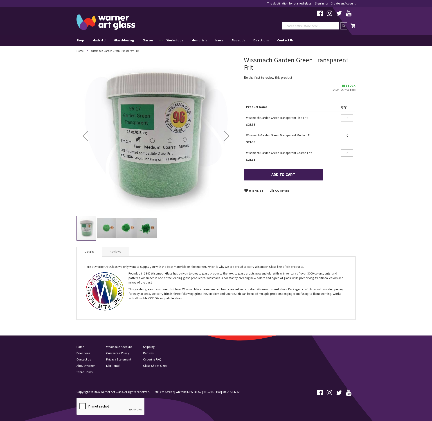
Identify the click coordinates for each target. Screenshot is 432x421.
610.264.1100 (211, 392)
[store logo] (105, 22)
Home (79, 50)
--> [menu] (185, 40)
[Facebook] (320, 14)
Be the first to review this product (268, 77)
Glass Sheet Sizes (155, 366)
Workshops (174, 40)
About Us (238, 40)
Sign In (319, 3)
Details (89, 252)
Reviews (115, 252)
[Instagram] (329, 14)
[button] (85, 135)
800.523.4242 (231, 392)
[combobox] (310, 25)
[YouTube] (348, 14)
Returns (148, 353)
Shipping (149, 347)
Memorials (199, 40)
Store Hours (84, 372)
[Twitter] (339, 14)
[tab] (89, 252)
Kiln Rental (113, 366)
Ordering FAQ (152, 359)
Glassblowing (124, 40)
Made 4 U (99, 40)
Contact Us (285, 40)
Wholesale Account (119, 347)
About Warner (85, 366)
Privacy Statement (118, 359)
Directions (261, 40)
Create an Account (343, 3)
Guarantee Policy (117, 353)
